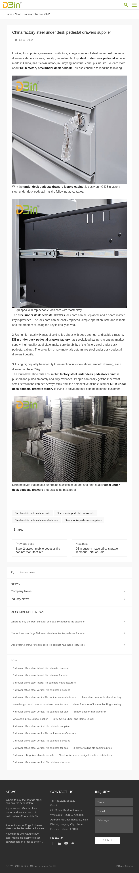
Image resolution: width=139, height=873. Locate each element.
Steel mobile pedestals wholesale (75, 513)
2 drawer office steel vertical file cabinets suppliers (41, 726)
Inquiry (102, 792)
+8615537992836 (73, 814)
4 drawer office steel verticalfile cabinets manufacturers (44, 697)
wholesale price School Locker (30, 718)
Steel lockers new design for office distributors (85, 755)
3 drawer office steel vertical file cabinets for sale (41, 747)
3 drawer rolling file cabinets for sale (33, 755)
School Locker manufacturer (89, 711)
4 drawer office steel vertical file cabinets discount (41, 689)
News (18, 13)
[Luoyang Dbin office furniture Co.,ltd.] (15, 4)
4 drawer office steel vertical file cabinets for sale (41, 711)
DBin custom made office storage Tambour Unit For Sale (96, 550)
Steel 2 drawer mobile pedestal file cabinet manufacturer (38, 550)
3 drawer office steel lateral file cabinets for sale (40, 675)
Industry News (20, 599)
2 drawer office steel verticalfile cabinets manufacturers (44, 733)
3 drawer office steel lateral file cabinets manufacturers (44, 682)
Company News (33, 13)
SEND (107, 840)
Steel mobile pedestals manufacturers (36, 520)
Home (9, 13)
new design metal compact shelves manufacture (40, 704)
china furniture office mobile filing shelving (97, 704)
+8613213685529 (65, 800)
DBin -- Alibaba (124, 866)
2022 (47, 13)
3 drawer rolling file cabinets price (92, 747)
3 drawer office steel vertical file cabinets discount (41, 762)
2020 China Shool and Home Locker (73, 718)
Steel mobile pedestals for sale (32, 513)
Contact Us (61, 792)
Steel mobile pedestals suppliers (83, 520)
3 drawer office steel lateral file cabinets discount (41, 668)
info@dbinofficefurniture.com (66, 810)
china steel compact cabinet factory (101, 697)
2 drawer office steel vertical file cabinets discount (41, 740)
